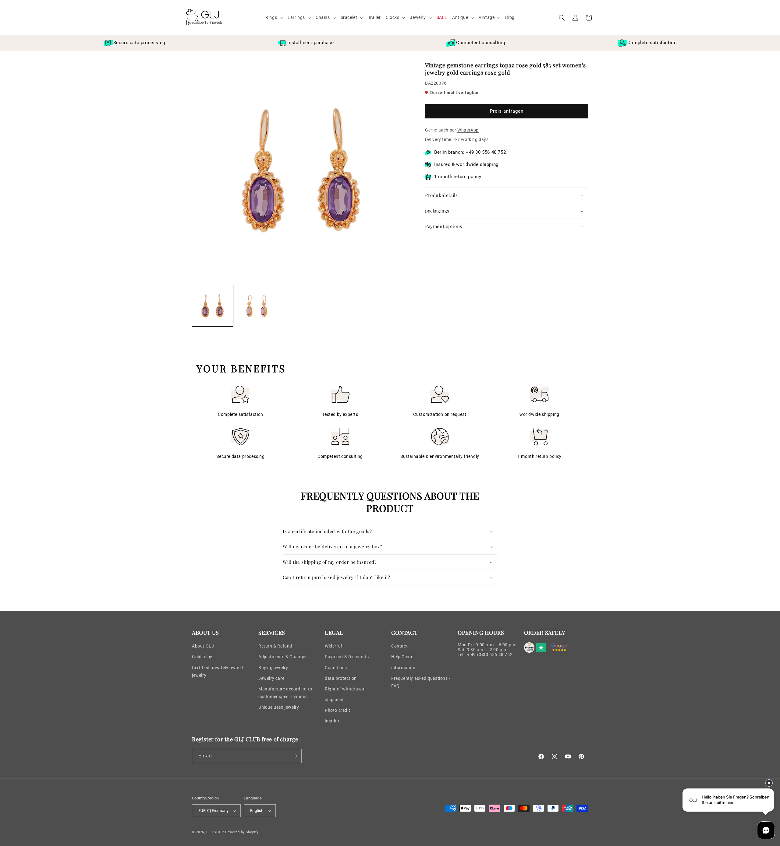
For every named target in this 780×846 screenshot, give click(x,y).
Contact (399, 646)
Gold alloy (202, 656)
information (403, 667)
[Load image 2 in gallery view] (256, 305)
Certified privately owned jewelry (217, 671)
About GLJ (203, 646)
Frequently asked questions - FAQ (420, 682)
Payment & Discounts (347, 656)
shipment (334, 699)
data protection (341, 678)
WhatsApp (468, 130)
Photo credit (337, 710)
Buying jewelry (273, 667)
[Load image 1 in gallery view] (212, 305)
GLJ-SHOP (215, 832)
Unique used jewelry (278, 707)
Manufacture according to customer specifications (285, 692)
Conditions (336, 667)
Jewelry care (271, 678)
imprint (332, 720)
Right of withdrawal (345, 688)
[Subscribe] (294, 756)
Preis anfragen (506, 111)
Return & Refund (275, 646)
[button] (274, 17)
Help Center (403, 656)
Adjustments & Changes (283, 656)
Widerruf (333, 646)
